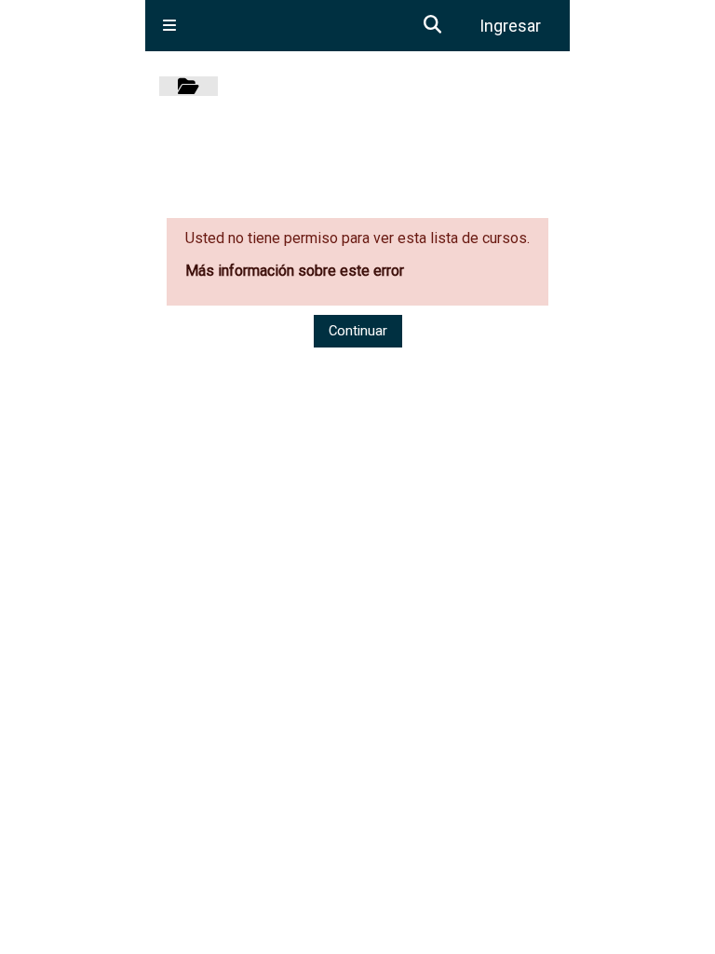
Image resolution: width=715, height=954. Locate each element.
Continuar (358, 330)
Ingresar (510, 25)
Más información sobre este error (294, 270)
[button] (433, 25)
